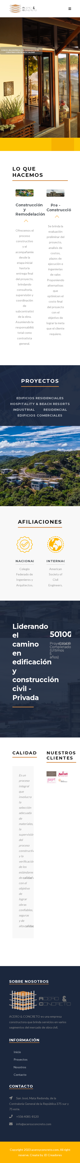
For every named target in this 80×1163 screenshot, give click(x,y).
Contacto (20, 1074)
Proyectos (21, 1059)
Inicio (17, 1052)
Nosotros (20, 1067)
